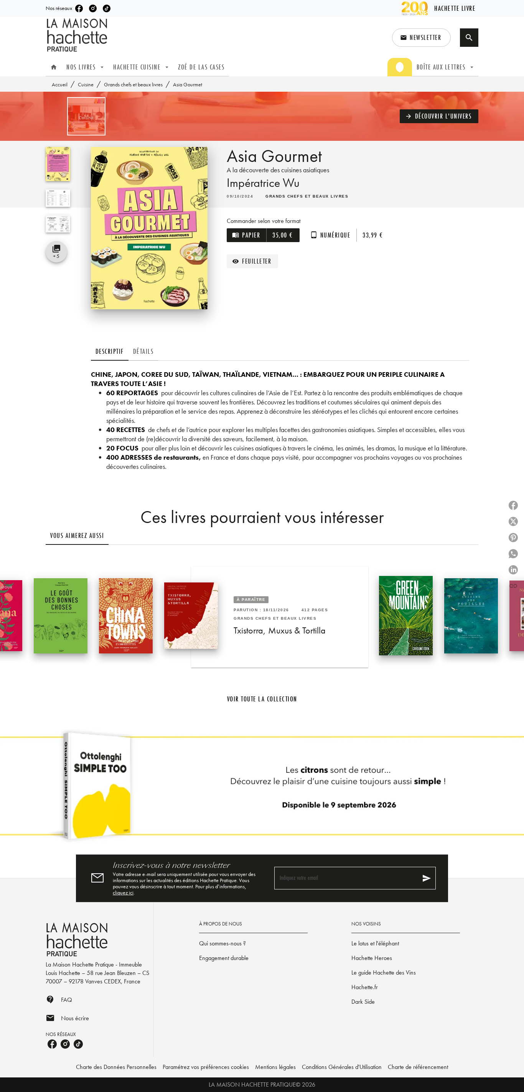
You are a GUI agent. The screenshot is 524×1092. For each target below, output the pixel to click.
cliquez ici (123, 892)
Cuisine (86, 84)
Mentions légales (275, 1067)
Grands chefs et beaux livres (133, 84)
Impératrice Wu (263, 183)
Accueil (60, 84)
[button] (421, 37)
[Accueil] (78, 35)
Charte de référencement (418, 1067)
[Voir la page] (262, 789)
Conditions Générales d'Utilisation (342, 1067)
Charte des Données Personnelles (116, 1067)
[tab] (54, 67)
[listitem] (79, 8)
